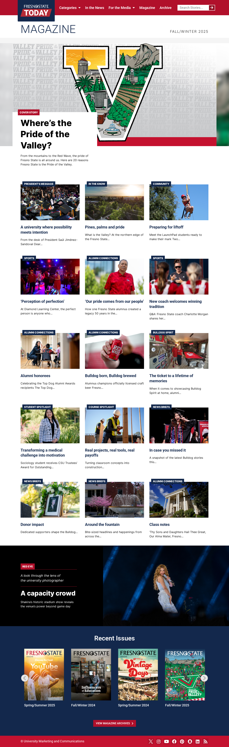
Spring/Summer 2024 (133, 705)
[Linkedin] (198, 741)
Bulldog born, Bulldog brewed (110, 376)
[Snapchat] (190, 741)
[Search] (212, 7)
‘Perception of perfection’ (42, 301)
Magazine (147, 8)
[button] (24, 678)
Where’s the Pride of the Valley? (46, 134)
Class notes (159, 524)
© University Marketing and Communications (52, 741)
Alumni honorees (35, 376)
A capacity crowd (48, 593)
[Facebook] (174, 741)
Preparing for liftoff (166, 227)
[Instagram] (159, 741)
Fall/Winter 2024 (83, 705)
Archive (166, 8)
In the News (94, 8)
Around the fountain (102, 524)
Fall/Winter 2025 (177, 705)
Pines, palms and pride (105, 227)
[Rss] (205, 741)
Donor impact (32, 524)
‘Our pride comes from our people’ (114, 301)
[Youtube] (166, 741)
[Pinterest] (182, 741)
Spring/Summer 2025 (39, 705)
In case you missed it (167, 450)
